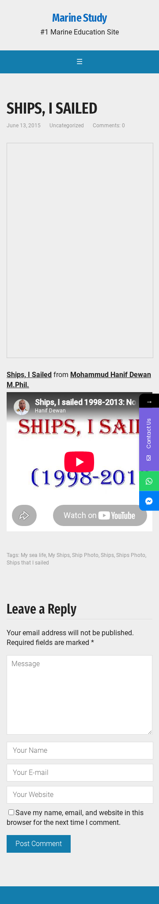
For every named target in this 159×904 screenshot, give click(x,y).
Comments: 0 (109, 125)
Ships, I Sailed (29, 374)
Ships (107, 555)
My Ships (59, 555)
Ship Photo (85, 555)
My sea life (33, 555)
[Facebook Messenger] (149, 501)
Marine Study (79, 18)
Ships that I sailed (28, 563)
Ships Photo (130, 555)
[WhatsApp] (149, 481)
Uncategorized (66, 125)
